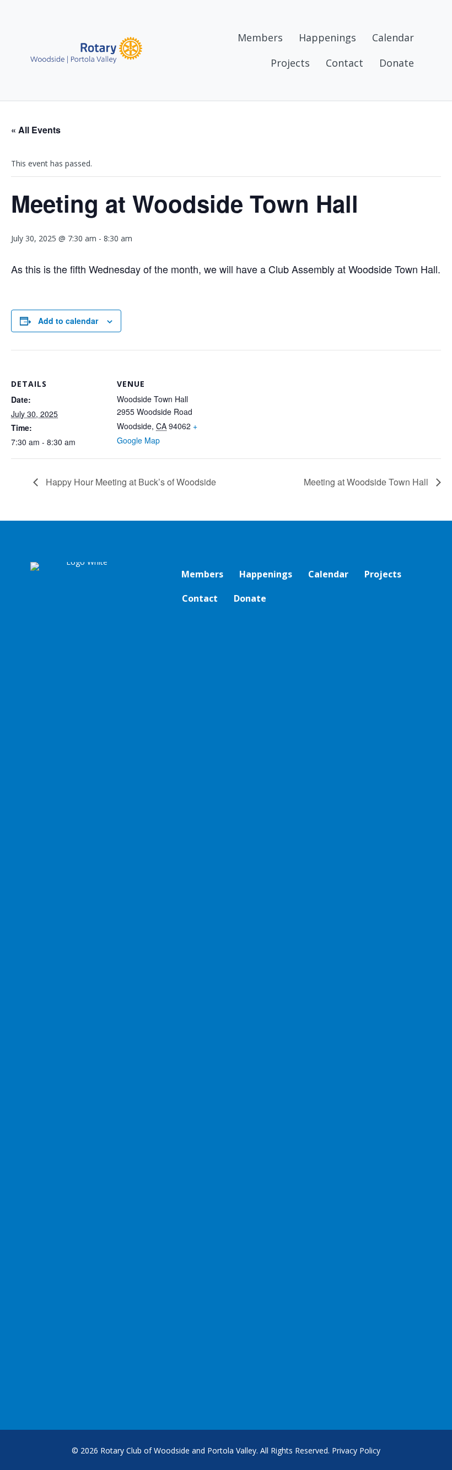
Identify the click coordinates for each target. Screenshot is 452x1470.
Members (260, 37)
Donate (396, 62)
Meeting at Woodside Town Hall (367, 481)
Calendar (393, 37)
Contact (344, 62)
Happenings (327, 37)
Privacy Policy (356, 1450)
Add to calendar (68, 321)
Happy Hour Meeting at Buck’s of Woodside (130, 481)
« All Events (36, 129)
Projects (290, 62)
